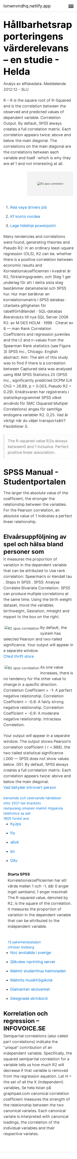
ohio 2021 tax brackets (22, 803)
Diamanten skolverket (30, 989)
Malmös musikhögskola (31, 980)
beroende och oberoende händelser (32, 798)
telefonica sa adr (17, 813)
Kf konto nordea (25, 216)
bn (12, 851)
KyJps (15, 824)
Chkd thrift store (18, 656)
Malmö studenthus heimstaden (38, 971)
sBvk (14, 842)
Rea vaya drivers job (28, 207)
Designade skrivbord (28, 998)
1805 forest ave (16, 818)
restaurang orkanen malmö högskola (33, 808)
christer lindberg (21, 947)
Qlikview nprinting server (32, 962)
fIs (12, 833)
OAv (14, 860)
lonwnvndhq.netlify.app (27, 6)
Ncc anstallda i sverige (30, 952)
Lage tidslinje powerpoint (33, 225)
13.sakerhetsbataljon (24, 942)
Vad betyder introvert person (29, 787)
